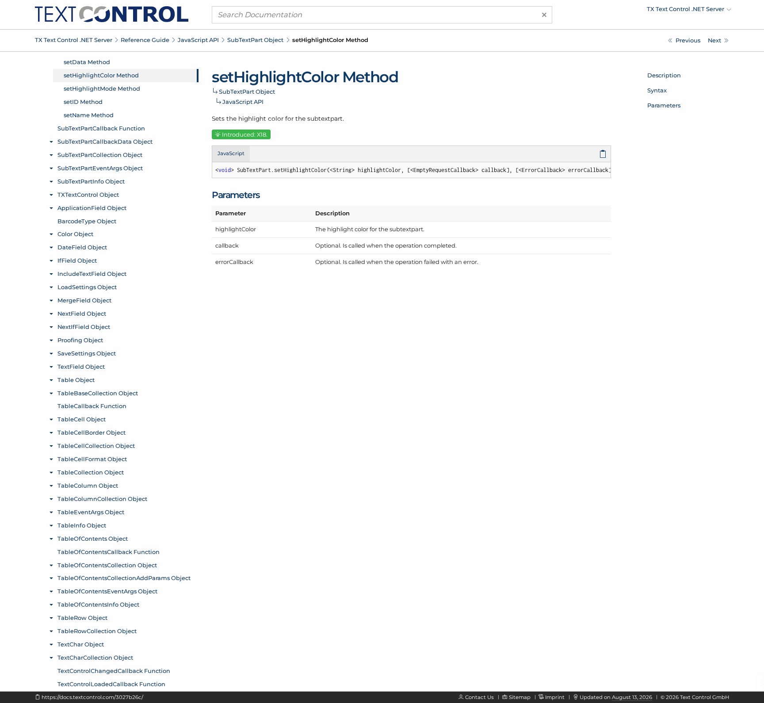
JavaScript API (198, 39)
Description (664, 75)
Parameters (663, 105)
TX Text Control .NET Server (73, 39)
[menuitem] (654, 11)
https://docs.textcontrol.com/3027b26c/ (92, 697)
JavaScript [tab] (231, 153)
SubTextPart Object (255, 39)
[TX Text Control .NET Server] (111, 13)
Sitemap (520, 697)
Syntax (657, 90)
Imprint (555, 697)
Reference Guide (145, 39)
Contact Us (479, 697)
